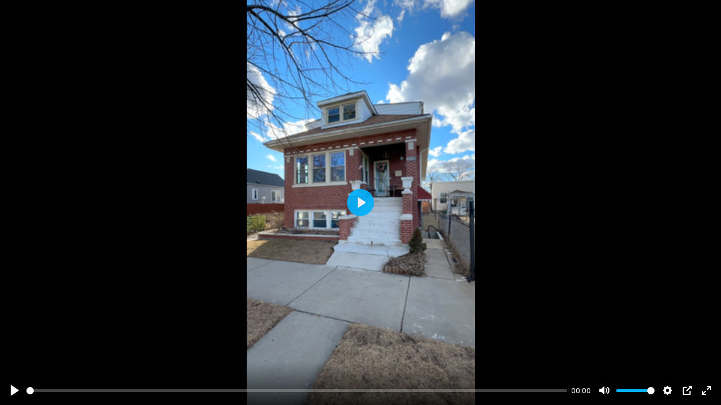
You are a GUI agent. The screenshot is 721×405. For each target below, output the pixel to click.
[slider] (296, 390)
